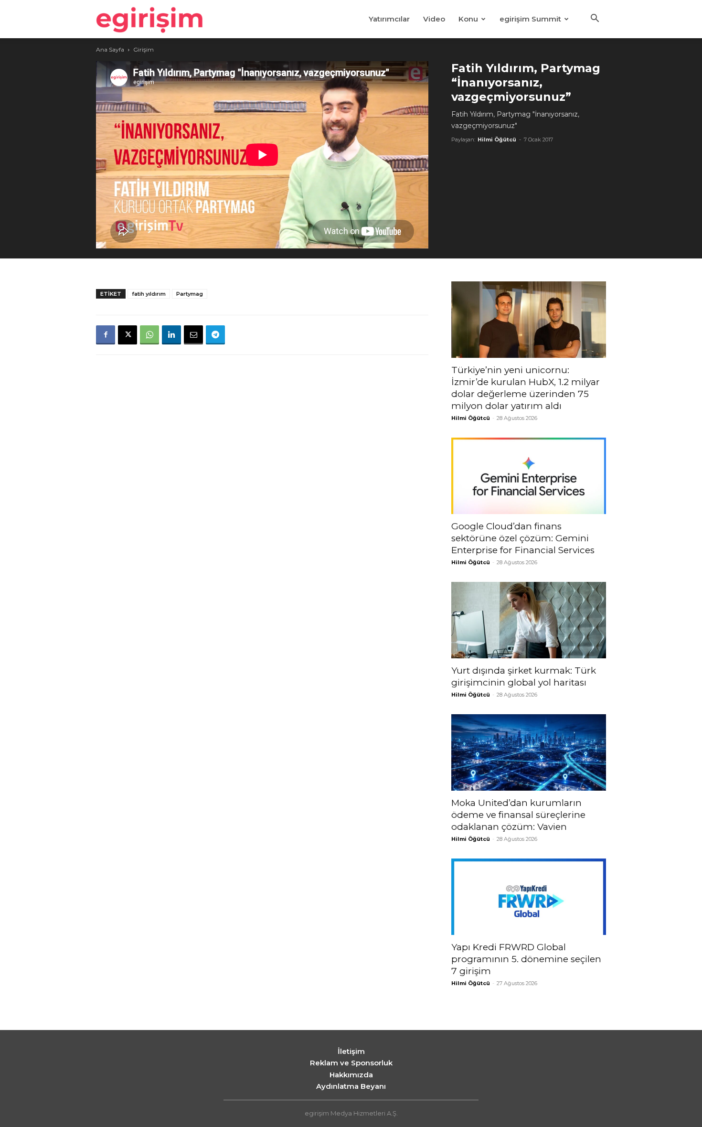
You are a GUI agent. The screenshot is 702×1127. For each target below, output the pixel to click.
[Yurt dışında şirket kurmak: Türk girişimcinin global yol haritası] (528, 620)
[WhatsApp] (149, 334)
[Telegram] (215, 334)
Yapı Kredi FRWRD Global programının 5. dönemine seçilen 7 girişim (526, 959)
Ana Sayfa (110, 49)
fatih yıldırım (149, 293)
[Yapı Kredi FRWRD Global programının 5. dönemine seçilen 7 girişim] (528, 897)
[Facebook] (105, 334)
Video (434, 18)
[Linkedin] (171, 334)
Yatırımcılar (389, 18)
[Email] (193, 334)
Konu (468, 18)
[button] (594, 19)
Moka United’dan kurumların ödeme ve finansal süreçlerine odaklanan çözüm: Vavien (518, 814)
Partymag (189, 293)
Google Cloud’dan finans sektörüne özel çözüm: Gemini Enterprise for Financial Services (523, 538)
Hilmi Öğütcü (497, 139)
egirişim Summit (530, 18)
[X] (127, 334)
